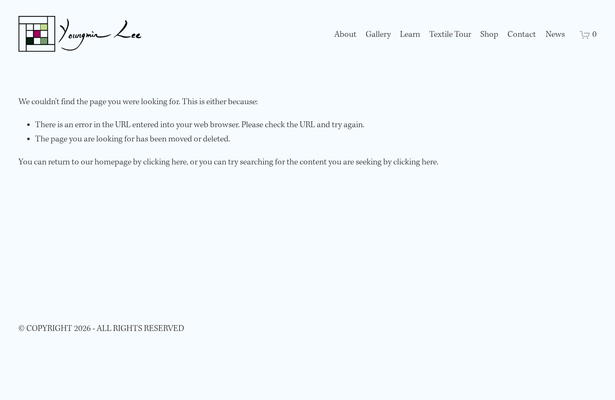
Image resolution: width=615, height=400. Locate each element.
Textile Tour (450, 35)
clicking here (165, 162)
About (345, 35)
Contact (521, 35)
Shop (489, 35)
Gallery (378, 35)
